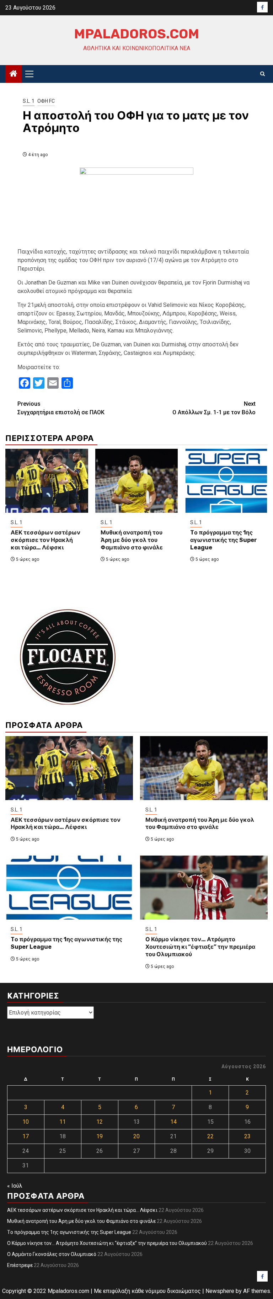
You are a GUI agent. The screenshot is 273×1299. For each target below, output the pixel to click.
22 (210, 1136)
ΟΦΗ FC (46, 101)
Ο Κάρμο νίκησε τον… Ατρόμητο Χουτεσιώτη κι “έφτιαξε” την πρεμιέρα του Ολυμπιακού (200, 947)
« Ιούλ (14, 1185)
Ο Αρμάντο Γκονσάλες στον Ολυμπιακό (51, 1254)
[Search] (262, 74)
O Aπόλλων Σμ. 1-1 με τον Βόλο (214, 408)
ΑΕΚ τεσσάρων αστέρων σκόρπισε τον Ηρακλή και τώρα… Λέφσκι (45, 540)
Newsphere (219, 1291)
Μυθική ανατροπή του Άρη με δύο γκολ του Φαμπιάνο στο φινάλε (132, 540)
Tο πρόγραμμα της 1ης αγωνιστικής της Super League (223, 540)
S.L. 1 (28, 101)
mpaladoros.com (136, 34)
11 (62, 1121)
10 (25, 1121)
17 (25, 1136)
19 (99, 1136)
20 (136, 1136)
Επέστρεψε (20, 1265)
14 (173, 1121)
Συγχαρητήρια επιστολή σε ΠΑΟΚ (61, 408)
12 (99, 1121)
